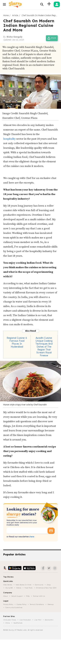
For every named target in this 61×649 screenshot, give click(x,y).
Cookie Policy (21, 604)
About (5, 596)
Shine (7, 623)
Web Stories (7, 585)
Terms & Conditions (37, 604)
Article (15, 15)
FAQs (28, 596)
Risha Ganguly (14, 37)
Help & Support (17, 596)
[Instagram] (54, 568)
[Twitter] (49, 568)
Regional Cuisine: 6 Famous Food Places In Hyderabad (17, 342)
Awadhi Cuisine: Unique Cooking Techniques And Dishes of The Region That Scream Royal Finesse (44, 346)
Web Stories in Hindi (23, 585)
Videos (18, 588)
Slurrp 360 (9, 588)
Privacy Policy (8, 604)
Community (39, 585)
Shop (49, 585)
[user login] (57, 4)
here (31, 536)
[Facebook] (43, 568)
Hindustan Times (9, 620)
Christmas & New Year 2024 (46, 588)
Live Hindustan (25, 620)
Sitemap (50, 604)
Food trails (29, 588)
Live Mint (37, 620)
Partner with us (39, 596)
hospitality (9, 138)
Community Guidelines (13, 607)
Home (6, 15)
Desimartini (49, 620)
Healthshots (17, 623)
